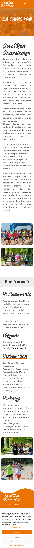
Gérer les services (16, 527)
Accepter (17, 532)
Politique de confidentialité (17, 545)
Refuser (17, 537)
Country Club (18, 348)
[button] (31, 510)
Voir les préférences (17, 542)
